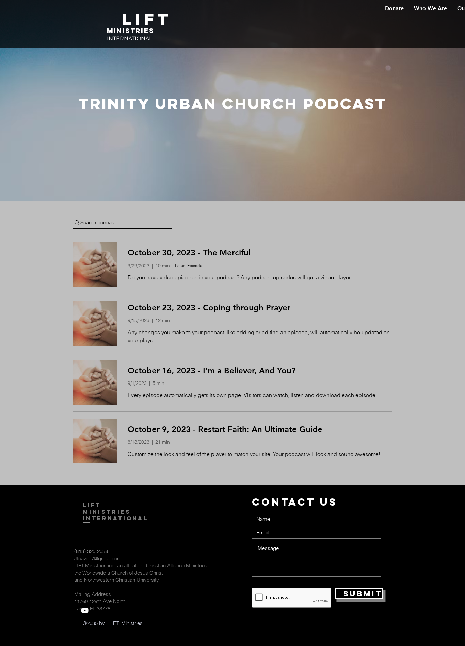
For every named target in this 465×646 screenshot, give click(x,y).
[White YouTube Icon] (84, 610)
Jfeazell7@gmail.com (98, 558)
